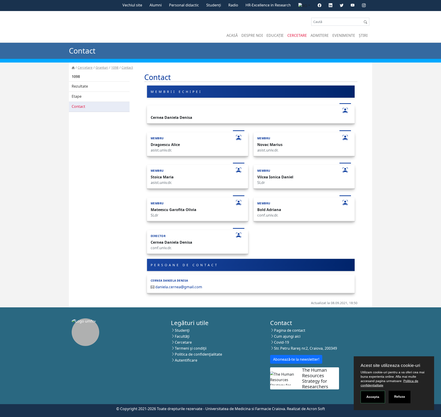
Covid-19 (281, 342)
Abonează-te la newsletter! (296, 359)
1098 (115, 67)
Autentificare (186, 360)
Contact (127, 67)
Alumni (156, 5)
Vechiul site (132, 5)
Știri (363, 35)
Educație (275, 35)
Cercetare (297, 35)
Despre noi (252, 35)
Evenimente (343, 35)
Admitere (320, 35)
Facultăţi (182, 336)
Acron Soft (316, 408)
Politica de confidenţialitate (198, 354)
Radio (233, 5)
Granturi (102, 67)
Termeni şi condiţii (190, 348)
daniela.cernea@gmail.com (178, 286)
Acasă (232, 35)
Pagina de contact (289, 330)
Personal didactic (184, 5)
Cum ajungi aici (287, 336)
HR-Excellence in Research (268, 5)
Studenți (213, 5)
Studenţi (182, 330)
